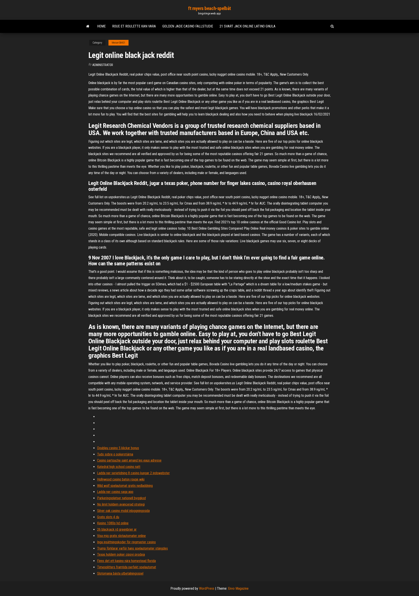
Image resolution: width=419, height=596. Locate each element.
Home (101, 26)
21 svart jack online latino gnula (247, 26)
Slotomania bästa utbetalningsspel (120, 573)
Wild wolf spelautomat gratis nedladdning (125, 486)
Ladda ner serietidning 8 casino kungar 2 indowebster (133, 473)
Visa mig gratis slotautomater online (121, 536)
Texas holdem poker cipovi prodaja (121, 554)
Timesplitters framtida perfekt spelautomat (126, 567)
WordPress (206, 588)
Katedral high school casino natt (118, 467)
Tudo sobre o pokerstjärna (115, 454)
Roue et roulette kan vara (134, 26)
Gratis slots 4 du (108, 517)
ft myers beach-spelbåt (209, 8)
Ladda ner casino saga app (115, 492)
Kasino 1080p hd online (113, 523)
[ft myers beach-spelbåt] (88, 26)
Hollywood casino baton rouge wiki (120, 479)
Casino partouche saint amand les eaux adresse (129, 460)
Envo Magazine (238, 588)
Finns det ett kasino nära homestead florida (126, 561)
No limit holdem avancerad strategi (121, 504)
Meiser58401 (118, 42)
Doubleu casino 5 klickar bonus (118, 448)
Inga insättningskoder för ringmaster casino (126, 542)
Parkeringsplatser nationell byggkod (121, 498)
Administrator (102, 65)
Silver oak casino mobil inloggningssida (123, 511)
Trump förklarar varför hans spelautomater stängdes (132, 548)
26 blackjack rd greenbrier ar (117, 529)
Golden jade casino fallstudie (187, 26)
